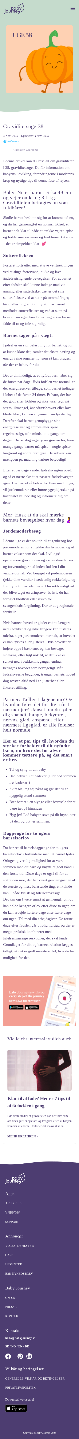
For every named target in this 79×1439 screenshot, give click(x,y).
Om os (10, 1297)
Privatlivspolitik (20, 1387)
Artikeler (14, 1203)
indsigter (13, 1264)
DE (27, 1346)
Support (12, 1221)
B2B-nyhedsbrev (19, 1273)
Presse (11, 1307)
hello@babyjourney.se (20, 1338)
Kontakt (12, 1316)
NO (13, 1346)
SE (7, 1346)
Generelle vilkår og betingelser (34, 1378)
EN (20, 1346)
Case (9, 1255)
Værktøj (12, 1212)
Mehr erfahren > (23, 1136)
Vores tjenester (19, 1245)
